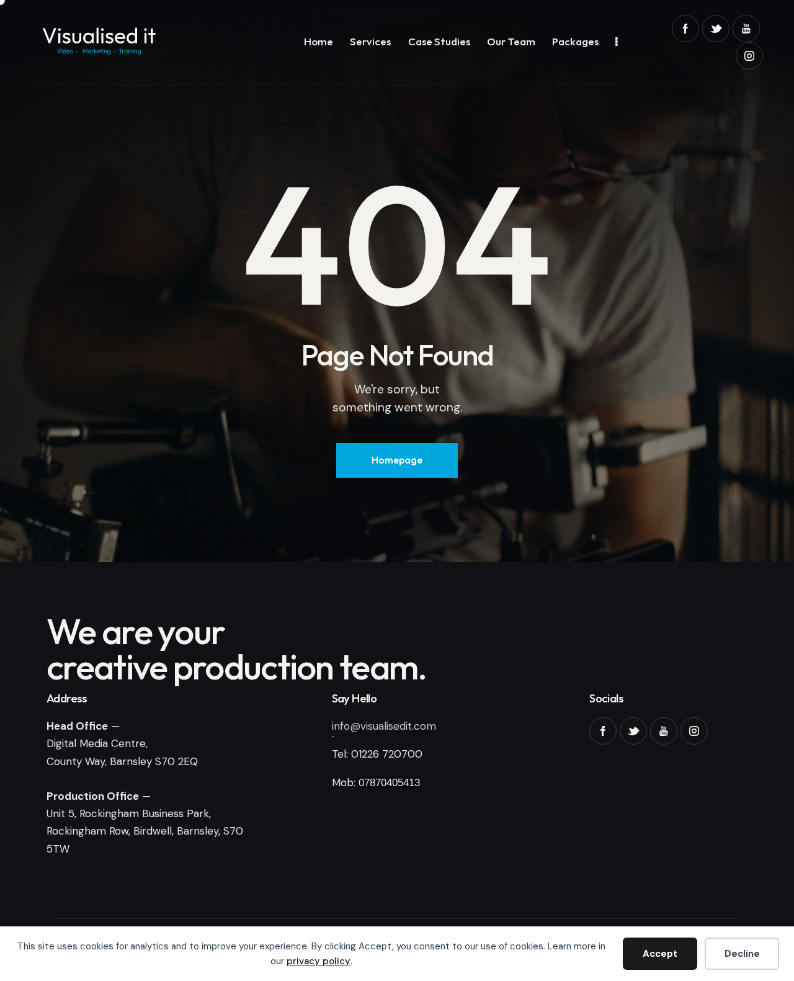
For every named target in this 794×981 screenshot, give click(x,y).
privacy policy (318, 961)
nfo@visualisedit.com (385, 726)
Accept (660, 953)
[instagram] (749, 55)
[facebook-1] (685, 28)
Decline (742, 953)
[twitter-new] (715, 28)
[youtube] (746, 28)
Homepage (397, 460)
